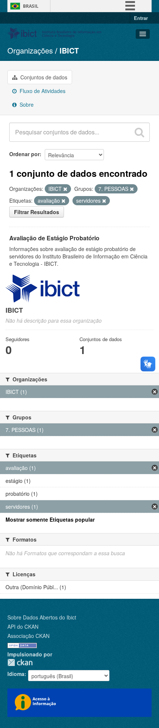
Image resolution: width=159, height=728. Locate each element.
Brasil (30, 6)
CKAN (20, 662)
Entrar (141, 17)
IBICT (69, 50)
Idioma (15, 673)
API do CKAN (22, 626)
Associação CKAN (28, 635)
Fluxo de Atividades (41, 91)
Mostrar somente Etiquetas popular (50, 519)
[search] (139, 132)
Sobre (26, 104)
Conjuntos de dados (43, 77)
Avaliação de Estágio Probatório (54, 238)
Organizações (30, 50)
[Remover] (65, 189)
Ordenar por (24, 154)
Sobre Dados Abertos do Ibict (41, 617)
